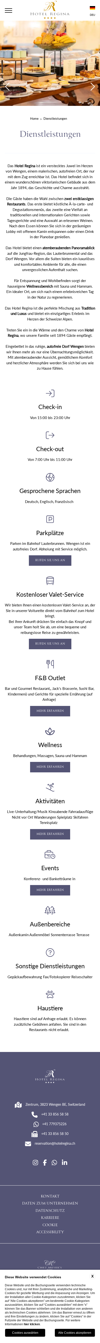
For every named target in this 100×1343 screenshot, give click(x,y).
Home (34, 118)
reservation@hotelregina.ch (55, 1143)
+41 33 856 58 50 (54, 1133)
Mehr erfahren (50, 711)
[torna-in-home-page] (50, 10)
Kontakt (50, 1196)
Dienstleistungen (55, 118)
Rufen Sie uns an (50, 560)
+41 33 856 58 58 (54, 1114)
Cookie (50, 1225)
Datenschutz (50, 1211)
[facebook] (45, 1162)
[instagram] (35, 1162)
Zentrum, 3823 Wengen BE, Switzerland (55, 1104)
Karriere (50, 1218)
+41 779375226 (54, 1123)
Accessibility (50, 1232)
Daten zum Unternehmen (50, 1203)
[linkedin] (64, 1162)
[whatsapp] (54, 1162)
